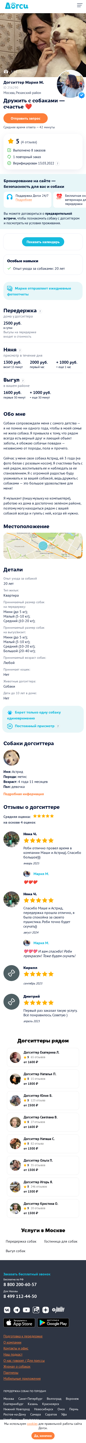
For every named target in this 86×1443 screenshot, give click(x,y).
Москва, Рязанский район (22, 93)
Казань (33, 1404)
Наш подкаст (12, 1354)
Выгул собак (15, 1251)
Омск (61, 1409)
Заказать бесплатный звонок (26, 1274)
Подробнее (24, 200)
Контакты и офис (15, 1348)
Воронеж (72, 1399)
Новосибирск (43, 1409)
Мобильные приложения (22, 1378)
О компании (12, 1342)
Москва (8, 1399)
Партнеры (10, 1372)
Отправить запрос (25, 118)
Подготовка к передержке (23, 1336)
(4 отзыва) (29, 142)
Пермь (73, 1409)
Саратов (51, 1414)
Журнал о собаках (17, 1366)
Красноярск (50, 1404)
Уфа (64, 1414)
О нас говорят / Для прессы (24, 1360)
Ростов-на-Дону (14, 1414)
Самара (35, 1414)
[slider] (43, 817)
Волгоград (54, 1399)
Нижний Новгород (16, 1409)
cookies (32, 1424)
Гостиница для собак (61, 1241)
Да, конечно (43, 1436)
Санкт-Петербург (30, 1399)
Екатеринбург (13, 1404)
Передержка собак (21, 1241)
